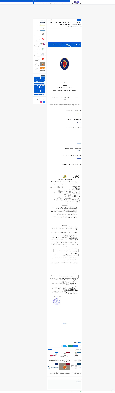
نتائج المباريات (37, 92)
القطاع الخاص (64, 3)
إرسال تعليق (78, 381)
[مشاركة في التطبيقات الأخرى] (62, 346)
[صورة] (42, 23)
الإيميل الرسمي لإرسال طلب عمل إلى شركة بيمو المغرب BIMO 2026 (37, 60)
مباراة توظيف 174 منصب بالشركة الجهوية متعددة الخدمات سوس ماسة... (54, 374)
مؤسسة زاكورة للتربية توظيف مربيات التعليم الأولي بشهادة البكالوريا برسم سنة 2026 (37, 45)
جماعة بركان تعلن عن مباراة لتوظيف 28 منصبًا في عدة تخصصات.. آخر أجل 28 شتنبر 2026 (37, 35)
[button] (75, 346)
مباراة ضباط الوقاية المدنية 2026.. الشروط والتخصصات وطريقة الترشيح (65, 373)
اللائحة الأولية (79, 113)
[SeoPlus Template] (81, 391)
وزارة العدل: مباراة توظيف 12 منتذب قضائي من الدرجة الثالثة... (64, 361)
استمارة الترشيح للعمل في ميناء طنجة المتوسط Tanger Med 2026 (37, 25)
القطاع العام (68, 3)
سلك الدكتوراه (43, 87)
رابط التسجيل (65, 323)
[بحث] (33, 3)
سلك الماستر (37, 87)
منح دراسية (43, 3)
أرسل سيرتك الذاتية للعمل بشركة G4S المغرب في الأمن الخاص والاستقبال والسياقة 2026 (37, 40)
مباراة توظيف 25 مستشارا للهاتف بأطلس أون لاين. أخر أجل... (54, 361)
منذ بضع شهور (37, 68)
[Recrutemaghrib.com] (76, 2)
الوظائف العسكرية (58, 3)
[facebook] (35, 0)
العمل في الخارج (51, 3)
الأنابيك (55, 3)
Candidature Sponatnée (38, 3)
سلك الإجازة (36, 85)
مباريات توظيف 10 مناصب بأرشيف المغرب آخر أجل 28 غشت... (76, 373)
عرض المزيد (50, 349)
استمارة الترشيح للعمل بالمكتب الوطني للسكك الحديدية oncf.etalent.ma (37, 70)
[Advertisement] (57, 11)
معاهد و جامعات (37, 90)
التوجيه (47, 3)
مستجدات (43, 90)
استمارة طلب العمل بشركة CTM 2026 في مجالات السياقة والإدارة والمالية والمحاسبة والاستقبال (37, 55)
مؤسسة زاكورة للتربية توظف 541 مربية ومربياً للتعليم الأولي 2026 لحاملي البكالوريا (37, 30)
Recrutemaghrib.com (71, 391)
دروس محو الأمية (42, 85)
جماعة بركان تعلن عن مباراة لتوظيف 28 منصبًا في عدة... (77, 361)
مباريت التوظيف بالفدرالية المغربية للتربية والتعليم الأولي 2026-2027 (37, 50)
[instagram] (33, 0)
